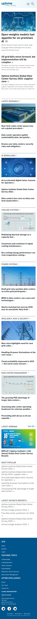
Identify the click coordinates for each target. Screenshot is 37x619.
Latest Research (10, 101)
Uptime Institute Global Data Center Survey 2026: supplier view (17, 473)
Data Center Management (14, 373)
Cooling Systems (10, 210)
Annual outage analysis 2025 (14, 524)
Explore (4, 549)
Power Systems (9, 264)
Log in (4, 552)
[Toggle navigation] (28, 4)
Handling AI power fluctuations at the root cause (17, 484)
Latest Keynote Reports (13, 500)
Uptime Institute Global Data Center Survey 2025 (17, 520)
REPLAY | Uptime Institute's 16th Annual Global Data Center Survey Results (17, 453)
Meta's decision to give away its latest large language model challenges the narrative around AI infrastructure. (16, 47)
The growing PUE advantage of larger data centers (17, 490)
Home (3, 546)
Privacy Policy (10, 613)
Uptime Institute (27, 613)
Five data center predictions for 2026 (17, 513)
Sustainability (6, 568)
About (3, 582)
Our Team (5, 585)
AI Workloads (8, 155)
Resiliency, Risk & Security (15, 318)
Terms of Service (18, 613)
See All (31, 426)
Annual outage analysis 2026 (14, 510)
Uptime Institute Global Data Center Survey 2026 (17, 467)
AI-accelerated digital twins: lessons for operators (17, 478)
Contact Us (5, 588)
